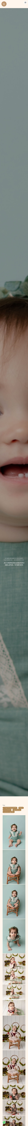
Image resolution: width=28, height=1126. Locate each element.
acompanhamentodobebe (10, 808)
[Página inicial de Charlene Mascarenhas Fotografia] (4, 4)
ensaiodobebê (7, 810)
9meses (21, 808)
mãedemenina (17, 810)
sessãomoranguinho (8, 812)
